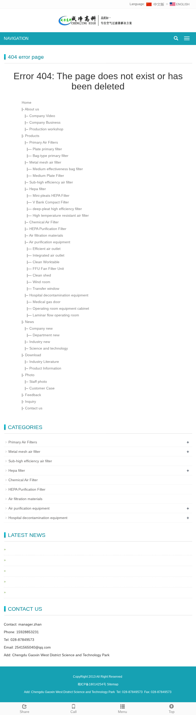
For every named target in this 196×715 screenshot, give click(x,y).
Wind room (41, 282)
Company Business (44, 122)
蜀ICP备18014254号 (92, 684)
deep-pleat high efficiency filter (57, 209)
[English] (180, 4)
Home (26, 102)
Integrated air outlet (48, 255)
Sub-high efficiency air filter (51, 182)
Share (24, 712)
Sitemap (112, 684)
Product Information (45, 368)
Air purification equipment (49, 242)
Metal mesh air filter (45, 162)
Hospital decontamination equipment (58, 295)
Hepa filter (37, 189)
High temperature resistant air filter (61, 215)
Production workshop (46, 129)
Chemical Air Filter (44, 222)
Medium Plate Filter (48, 176)
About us (32, 109)
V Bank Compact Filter (51, 202)
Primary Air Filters (43, 142)
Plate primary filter (47, 149)
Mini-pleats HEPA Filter (51, 195)
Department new (46, 335)
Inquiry (30, 401)
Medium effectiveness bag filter (58, 169)
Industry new (39, 342)
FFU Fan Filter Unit (48, 269)
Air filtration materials (46, 235)
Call (73, 712)
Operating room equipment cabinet (61, 308)
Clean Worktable (46, 262)
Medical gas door (46, 302)
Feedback (33, 395)
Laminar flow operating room (56, 315)
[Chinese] (155, 4)
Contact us (33, 408)
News (29, 322)
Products (32, 136)
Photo (29, 375)
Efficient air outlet (46, 249)
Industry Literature (44, 362)
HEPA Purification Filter (47, 229)
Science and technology (48, 348)
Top (172, 712)
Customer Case (42, 388)
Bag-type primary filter (50, 156)
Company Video (42, 116)
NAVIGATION (16, 38)
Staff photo (38, 381)
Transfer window (46, 288)
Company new (41, 328)
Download (33, 355)
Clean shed (42, 275)
